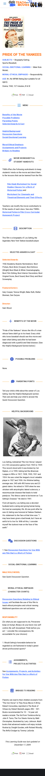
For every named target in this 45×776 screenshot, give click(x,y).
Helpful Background (11, 131)
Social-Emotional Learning (14, 137)
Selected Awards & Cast (13, 124)
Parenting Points (10, 121)
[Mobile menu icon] (4, 3)
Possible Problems (11, 118)
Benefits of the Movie (12, 115)
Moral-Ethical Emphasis (13, 144)
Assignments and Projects (14, 147)
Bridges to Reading (11, 151)
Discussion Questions (12, 134)
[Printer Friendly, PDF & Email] (22, 96)
